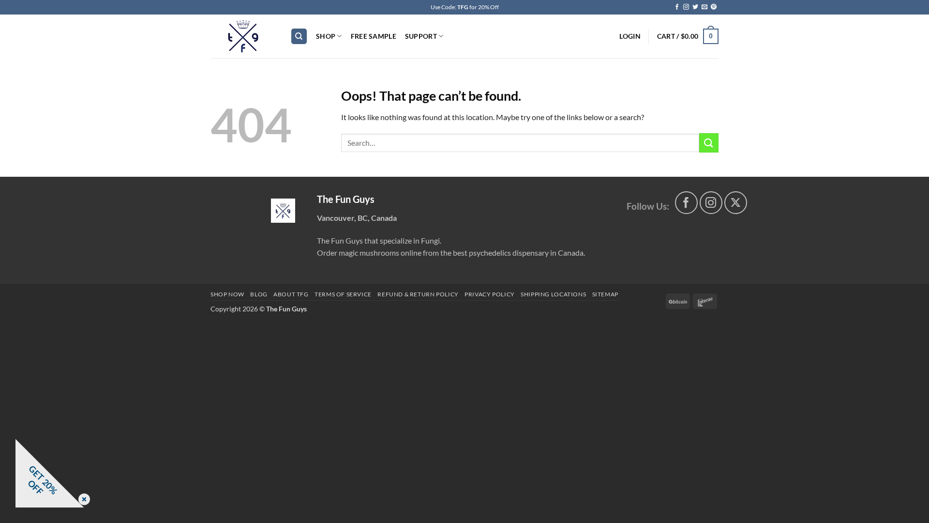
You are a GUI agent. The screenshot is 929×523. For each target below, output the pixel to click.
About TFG (291, 294)
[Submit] (709, 142)
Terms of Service (343, 294)
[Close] (82, 500)
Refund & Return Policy (417, 294)
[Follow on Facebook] (677, 7)
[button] (629, 36)
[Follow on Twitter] (695, 7)
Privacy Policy (489, 294)
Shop (325, 36)
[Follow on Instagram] (686, 7)
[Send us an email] (704, 7)
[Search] (299, 37)
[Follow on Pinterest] (714, 7)
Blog (258, 294)
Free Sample (373, 36)
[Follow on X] (735, 202)
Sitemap (605, 294)
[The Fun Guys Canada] (283, 210)
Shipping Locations (553, 294)
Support (421, 36)
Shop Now (227, 294)
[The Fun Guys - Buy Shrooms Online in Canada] (243, 36)
